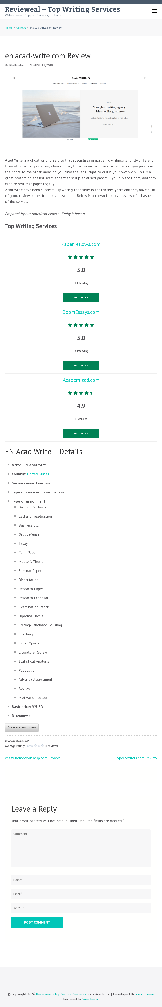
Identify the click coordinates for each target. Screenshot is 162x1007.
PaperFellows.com (81, 244)
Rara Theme (144, 994)
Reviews (21, 28)
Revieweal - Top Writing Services (61, 994)
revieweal (17, 65)
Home (9, 28)
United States (38, 474)
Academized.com (81, 380)
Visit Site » (81, 297)
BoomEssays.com (81, 312)
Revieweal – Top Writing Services (62, 9)
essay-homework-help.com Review (32, 757)
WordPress (90, 999)
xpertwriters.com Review (137, 757)
